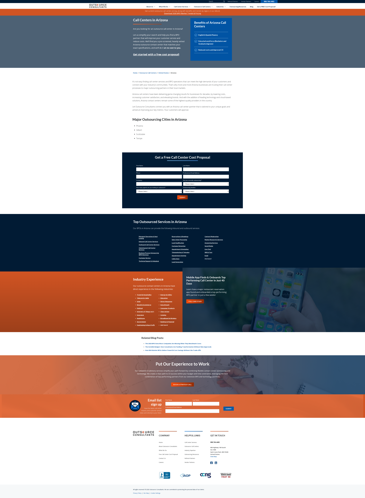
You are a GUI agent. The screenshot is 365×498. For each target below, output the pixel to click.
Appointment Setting (179, 255)
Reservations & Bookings (180, 236)
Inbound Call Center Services (148, 241)
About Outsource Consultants (168, 446)
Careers (256, 1)
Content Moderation (212, 236)
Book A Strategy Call (182, 384)
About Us (149, 7)
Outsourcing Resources (238, 7)
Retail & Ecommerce (144, 305)
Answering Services (211, 243)
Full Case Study (195, 301)
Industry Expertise (190, 450)
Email (206, 255)
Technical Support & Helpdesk (149, 261)
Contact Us (162, 458)
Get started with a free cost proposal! (156, 54)
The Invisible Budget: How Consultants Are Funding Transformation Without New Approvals (178, 347)
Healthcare (141, 318)
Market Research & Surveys (214, 239)
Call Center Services (181, 7)
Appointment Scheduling (180, 249)
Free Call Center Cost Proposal (168, 454)
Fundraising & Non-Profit (146, 325)
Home (135, 73)
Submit (182, 197)
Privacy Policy (137, 493)
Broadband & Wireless (168, 318)
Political (140, 308)
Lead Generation (177, 262)
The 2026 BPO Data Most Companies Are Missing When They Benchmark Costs (173, 343)
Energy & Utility (166, 295)
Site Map (146, 493)
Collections (175, 259)
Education (164, 298)
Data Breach (164, 305)
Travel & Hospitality (144, 295)
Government (141, 322)
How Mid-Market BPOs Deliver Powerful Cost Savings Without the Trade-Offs (173, 350)
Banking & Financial (167, 322)
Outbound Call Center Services (149, 245)
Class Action (164, 312)
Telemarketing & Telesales (180, 252)
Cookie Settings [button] (155, 493)
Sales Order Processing (179, 239)
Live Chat (208, 249)
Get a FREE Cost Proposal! (266, 7)
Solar (139, 301)
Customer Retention (178, 246)
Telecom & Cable (143, 298)
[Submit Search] (224, 1)
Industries (220, 7)
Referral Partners (233, 1)
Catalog (163, 315)
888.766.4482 (269, 1)
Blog (251, 7)
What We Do (163, 7)
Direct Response (166, 301)
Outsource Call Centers (202, 7)
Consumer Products (167, 308)
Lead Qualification (178, 243)
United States (163, 73)
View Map (213, 456)
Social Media (209, 246)
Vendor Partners (246, 1)
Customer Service (145, 258)
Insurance (140, 315)
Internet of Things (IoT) (145, 312)
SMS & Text (208, 252)
